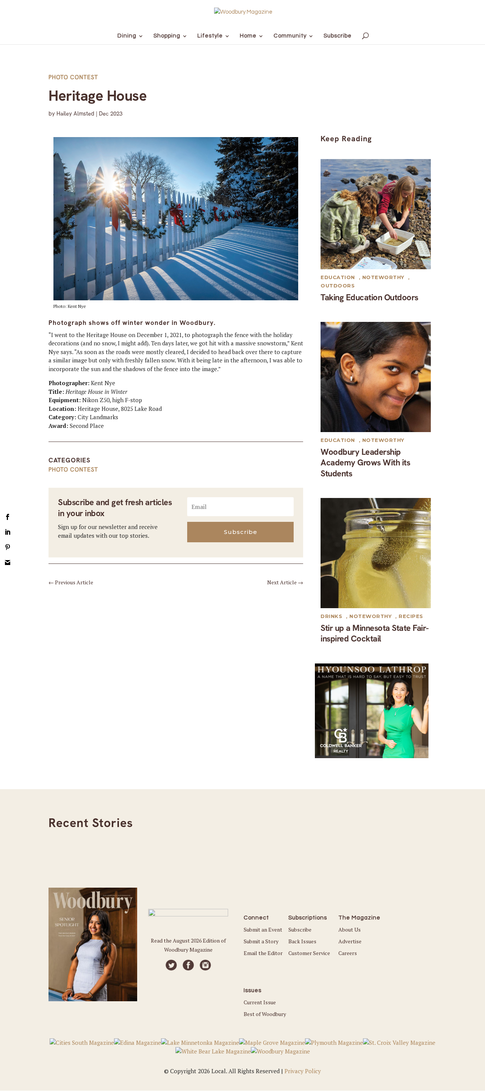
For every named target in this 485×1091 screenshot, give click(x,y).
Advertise (349, 941)
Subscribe (299, 929)
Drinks (331, 616)
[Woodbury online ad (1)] (372, 756)
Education (338, 277)
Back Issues (302, 941)
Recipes (411, 616)
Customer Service (309, 953)
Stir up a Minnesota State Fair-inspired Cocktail (375, 634)
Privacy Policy (303, 1071)
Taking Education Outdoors (369, 297)
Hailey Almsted (75, 113)
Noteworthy (383, 277)
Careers (347, 953)
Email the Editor (263, 953)
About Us (349, 929)
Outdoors (338, 286)
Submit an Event (263, 929)
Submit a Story (261, 941)
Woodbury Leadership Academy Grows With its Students (365, 462)
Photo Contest (73, 77)
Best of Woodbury (265, 1014)
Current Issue (260, 1002)
